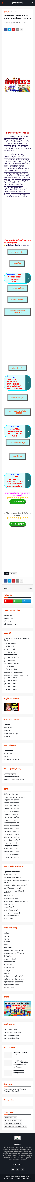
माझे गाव (6, 939)
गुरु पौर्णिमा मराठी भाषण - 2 (11, 655)
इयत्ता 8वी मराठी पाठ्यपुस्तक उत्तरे (19, 1072)
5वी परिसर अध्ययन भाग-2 (11, 624)
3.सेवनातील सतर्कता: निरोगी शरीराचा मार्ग (15, 780)
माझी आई (6, 933)
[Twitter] (9, 29)
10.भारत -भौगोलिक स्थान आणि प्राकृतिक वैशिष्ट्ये (17, 901)
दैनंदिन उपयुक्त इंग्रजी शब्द (11, 794)
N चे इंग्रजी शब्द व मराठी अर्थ (11, 837)
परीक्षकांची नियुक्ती (17, 368)
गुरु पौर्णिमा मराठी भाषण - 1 (11, 652)
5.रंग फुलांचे (7, 736)
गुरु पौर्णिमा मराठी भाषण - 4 (11, 663)
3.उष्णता (6, 757)
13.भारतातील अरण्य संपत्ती (11, 910)
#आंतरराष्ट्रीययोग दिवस (10, 1117)
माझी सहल (7, 942)
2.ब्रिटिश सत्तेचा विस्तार (10, 875)
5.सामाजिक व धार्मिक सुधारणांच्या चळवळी (15, 885)
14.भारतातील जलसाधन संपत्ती (12, 913)
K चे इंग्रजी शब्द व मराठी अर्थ (11, 829)
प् (9, 411)
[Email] (17, 29)
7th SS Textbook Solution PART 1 (13, 1123)
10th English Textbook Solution (13, 1120)
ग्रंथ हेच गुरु (7, 971)
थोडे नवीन (5, 588)
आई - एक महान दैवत (9, 965)
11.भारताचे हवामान (8, 904)
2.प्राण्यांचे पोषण (8, 754)
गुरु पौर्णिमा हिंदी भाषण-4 (10, 686)
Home (6, 1178)
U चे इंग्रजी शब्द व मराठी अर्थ (11, 857)
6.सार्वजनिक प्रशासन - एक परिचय (13, 888)
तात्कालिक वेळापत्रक (17, 397)
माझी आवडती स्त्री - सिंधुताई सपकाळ (14, 979)
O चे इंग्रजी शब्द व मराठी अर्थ (11, 840)
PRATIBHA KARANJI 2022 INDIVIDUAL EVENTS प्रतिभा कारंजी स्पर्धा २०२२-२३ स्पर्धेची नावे (15, 481)
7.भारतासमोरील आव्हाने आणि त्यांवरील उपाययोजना (14, 892)
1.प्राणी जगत (7, 725)
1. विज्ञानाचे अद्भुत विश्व (10, 774)
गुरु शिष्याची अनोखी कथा (11, 669)
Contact (19, 1178)
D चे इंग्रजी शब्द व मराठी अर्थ (11, 809)
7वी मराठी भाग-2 (8, 621)
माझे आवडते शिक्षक (9, 988)
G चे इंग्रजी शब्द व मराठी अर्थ (11, 817)
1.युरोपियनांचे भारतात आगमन (11, 872)
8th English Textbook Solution (13, 1126)
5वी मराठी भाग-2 (8, 616)
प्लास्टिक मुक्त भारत (9, 962)
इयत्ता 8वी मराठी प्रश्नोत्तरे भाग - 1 (12, 1038)
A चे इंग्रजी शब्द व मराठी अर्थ (11, 800)
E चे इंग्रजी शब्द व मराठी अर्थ (11, 811)
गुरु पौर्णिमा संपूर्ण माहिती (10, 643)
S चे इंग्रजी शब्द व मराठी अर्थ (11, 852)
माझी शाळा (7, 945)
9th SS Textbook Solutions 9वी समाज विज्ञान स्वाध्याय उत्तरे (21, 1063)
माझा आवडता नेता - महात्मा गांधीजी (13, 950)
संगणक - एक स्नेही (9, 968)
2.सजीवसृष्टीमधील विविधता (11, 777)
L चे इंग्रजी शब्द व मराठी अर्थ (11, 832)
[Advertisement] (17, 56)
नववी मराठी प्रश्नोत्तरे (20, 1053)
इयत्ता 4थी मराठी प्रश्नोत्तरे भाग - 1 (12, 1032)
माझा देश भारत (8, 948)
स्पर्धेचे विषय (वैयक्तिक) (17, 288)
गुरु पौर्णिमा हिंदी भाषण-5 (10, 689)
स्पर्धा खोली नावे (17, 456)
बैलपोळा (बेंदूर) (8, 956)
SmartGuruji (25, 1177)
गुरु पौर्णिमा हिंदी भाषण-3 (10, 684)
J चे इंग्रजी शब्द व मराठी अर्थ (11, 826)
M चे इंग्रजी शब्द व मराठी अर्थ (11, 834)
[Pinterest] (13, 29)
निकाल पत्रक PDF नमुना (17, 442)
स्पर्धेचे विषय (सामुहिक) (17, 299)
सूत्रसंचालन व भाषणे (9, 649)
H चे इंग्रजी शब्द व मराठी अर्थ (11, 820)
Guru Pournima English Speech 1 (14, 672)
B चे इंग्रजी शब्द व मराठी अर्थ (11, 803)
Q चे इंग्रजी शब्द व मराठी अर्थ (11, 846)
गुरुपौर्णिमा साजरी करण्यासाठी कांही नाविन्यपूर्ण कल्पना (16, 640)
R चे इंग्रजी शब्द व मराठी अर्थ (11, 849)
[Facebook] (5, 29)
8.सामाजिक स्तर (8, 896)
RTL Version (27, 1178)
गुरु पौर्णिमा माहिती (9, 646)
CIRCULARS (13, 12)
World (24, 1126)
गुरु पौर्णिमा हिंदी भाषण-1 (10, 678)
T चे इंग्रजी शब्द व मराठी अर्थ (11, 854)
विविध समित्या (17, 263)
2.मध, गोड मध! (8, 728)
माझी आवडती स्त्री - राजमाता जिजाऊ (13, 982)
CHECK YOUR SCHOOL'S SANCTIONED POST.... (15, 278)
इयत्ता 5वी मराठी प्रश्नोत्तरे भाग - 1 (12, 1035)
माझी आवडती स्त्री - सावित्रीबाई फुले (13, 976)
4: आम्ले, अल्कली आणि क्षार (11, 760)
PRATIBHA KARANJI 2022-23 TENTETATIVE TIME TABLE (15, 432)
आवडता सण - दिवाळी (10, 959)
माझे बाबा (6, 936)
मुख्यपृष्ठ (6, 12)
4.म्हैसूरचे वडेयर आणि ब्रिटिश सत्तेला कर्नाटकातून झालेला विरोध (17, 881)
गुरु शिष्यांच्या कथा (9, 666)
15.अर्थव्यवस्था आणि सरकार (11, 916)
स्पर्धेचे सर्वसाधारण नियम (17, 252)
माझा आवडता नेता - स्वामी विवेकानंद (14, 953)
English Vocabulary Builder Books (14, 797)
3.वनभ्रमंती (7, 731)
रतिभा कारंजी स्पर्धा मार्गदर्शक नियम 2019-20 (18, 412)
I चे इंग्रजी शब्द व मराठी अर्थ (11, 823)
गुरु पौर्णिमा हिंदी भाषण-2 (10, 681)
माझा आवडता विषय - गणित (11, 985)
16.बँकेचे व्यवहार (8, 919)
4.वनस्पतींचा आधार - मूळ (11, 734)
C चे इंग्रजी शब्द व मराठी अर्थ (11, 806)
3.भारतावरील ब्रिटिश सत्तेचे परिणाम (13, 878)
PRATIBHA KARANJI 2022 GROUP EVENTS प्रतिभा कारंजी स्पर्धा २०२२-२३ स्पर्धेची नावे (14, 384)
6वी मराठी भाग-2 (8, 618)
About (12, 1178)
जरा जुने (30, 588)
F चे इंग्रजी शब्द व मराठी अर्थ (11, 814)
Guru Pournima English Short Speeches (16, 675)
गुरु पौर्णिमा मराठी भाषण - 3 (11, 658)
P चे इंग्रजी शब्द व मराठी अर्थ (11, 843)
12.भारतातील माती (9, 907)
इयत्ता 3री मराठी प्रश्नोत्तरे (10, 1030)
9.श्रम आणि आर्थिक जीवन (11, 899)
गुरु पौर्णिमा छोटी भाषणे (10, 661)
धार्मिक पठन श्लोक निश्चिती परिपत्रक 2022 (17, 311)
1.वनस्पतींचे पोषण (8, 751)
